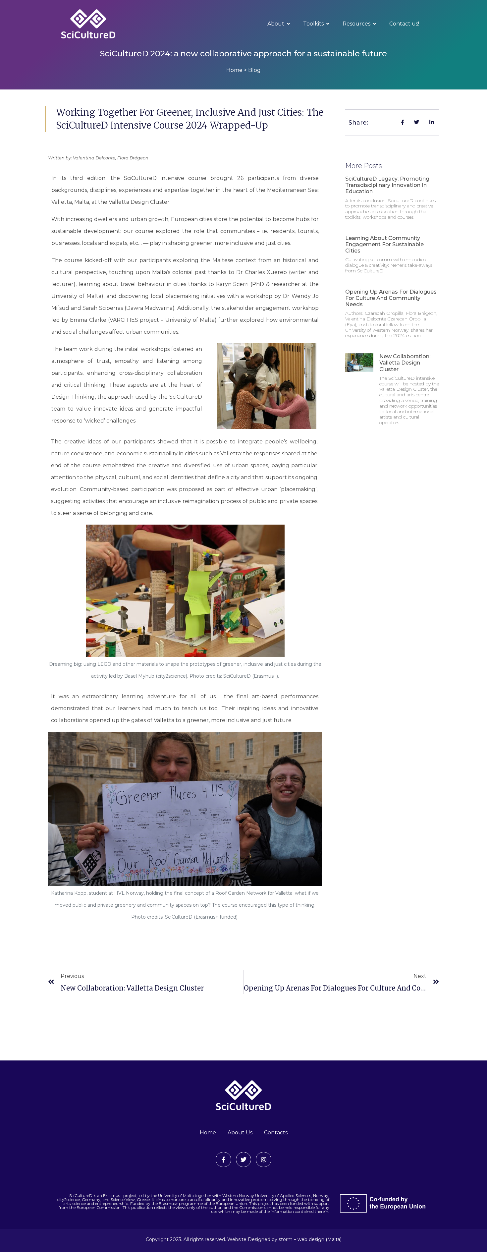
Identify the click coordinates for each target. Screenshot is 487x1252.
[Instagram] (263, 1159)
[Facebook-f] (223, 1159)
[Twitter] (243, 1159)
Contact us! (404, 24)
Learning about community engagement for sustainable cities (384, 244)
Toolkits (313, 24)
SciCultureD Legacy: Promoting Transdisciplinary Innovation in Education (387, 185)
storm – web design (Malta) (310, 1239)
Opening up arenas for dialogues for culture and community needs (391, 298)
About (275, 24)
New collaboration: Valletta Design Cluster (404, 362)
